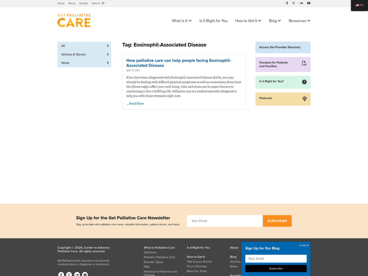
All (63, 46)
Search (97, 3)
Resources (298, 21)
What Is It (180, 21)
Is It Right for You (214, 21)
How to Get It (246, 21)
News (65, 63)
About (72, 3)
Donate (83, 3)
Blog (273, 21)
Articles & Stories (73, 54)
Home (61, 3)
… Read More (135, 103)
